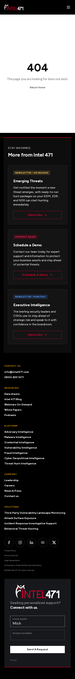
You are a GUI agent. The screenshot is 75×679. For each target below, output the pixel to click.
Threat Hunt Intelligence (20, 463)
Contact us (11, 496)
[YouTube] (42, 542)
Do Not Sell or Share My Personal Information (23, 565)
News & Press (12, 490)
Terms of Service (11, 555)
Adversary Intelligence (18, 431)
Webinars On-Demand (18, 404)
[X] (54, 542)
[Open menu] (68, 7)
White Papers (12, 409)
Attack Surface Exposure (20, 518)
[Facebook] (8, 542)
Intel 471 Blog (13, 399)
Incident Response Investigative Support (30, 523)
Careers (9, 485)
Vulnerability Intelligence (20, 447)
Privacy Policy (10, 550)
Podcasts (10, 415)
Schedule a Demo (35, 275)
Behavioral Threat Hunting (21, 528)
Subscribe (35, 215)
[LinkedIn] (31, 542)
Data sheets (12, 394)
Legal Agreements (12, 560)
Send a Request (37, 649)
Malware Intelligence (17, 437)
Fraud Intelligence (16, 453)
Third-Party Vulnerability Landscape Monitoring (34, 512)
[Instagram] (20, 542)
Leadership (11, 480)
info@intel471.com (16, 372)
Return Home (37, 87)
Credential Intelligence (19, 442)
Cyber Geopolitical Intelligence (24, 458)
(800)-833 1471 (14, 377)
